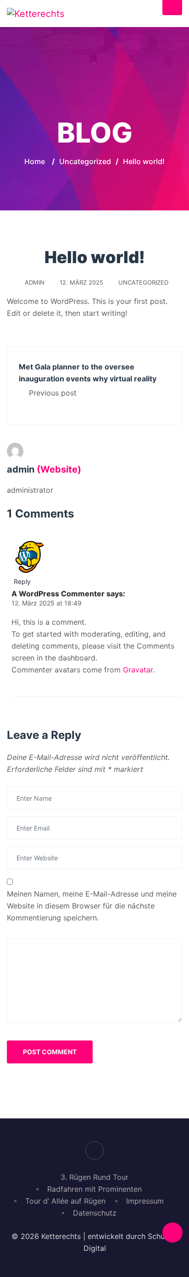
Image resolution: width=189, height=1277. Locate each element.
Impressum (145, 1200)
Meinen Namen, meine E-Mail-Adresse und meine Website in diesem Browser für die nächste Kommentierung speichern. (92, 905)
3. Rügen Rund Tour (94, 1177)
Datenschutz (95, 1212)
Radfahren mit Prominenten (94, 1189)
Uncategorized (143, 282)
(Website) (59, 469)
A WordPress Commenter (58, 593)
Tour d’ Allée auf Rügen (65, 1200)
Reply (22, 581)
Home (34, 161)
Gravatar (138, 669)
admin (34, 282)
